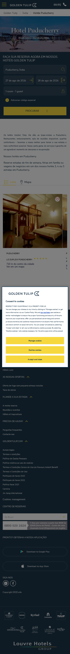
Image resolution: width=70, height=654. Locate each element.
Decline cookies (35, 349)
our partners (45, 312)
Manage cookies (35, 340)
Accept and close (35, 359)
